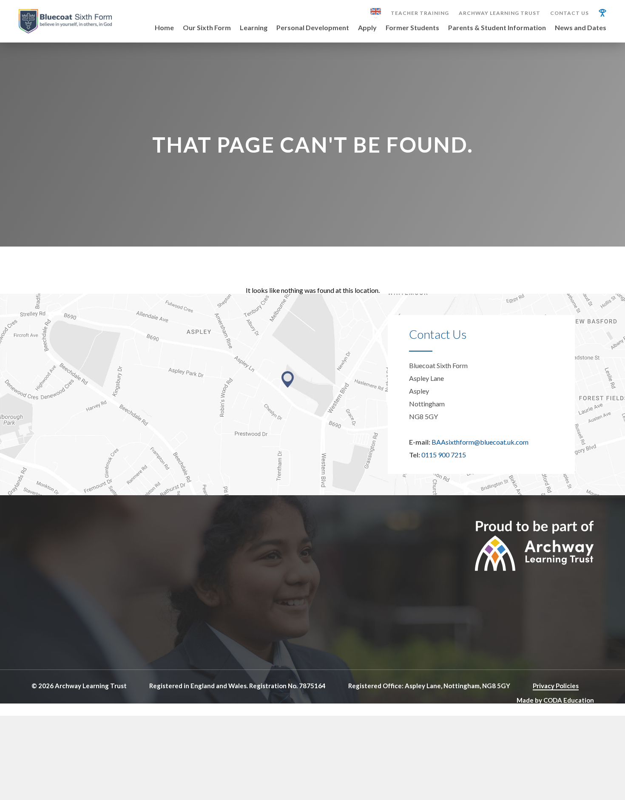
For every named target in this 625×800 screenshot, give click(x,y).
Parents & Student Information (497, 27)
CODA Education (568, 700)
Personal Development (312, 27)
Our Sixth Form (207, 27)
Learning (253, 27)
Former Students (412, 27)
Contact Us (569, 13)
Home (164, 27)
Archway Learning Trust (499, 13)
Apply (367, 27)
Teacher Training (420, 13)
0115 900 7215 (443, 455)
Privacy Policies (556, 685)
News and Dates (580, 27)
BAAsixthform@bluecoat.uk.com (480, 442)
